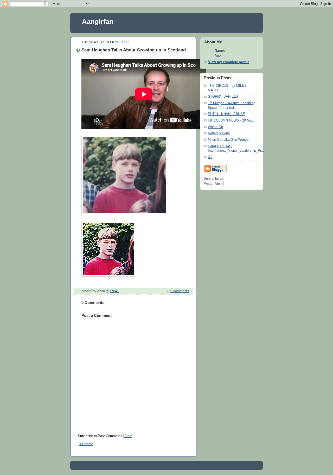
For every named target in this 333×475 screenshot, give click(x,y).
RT (210, 157)
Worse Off (215, 127)
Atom (128, 436)
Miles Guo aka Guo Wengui (228, 140)
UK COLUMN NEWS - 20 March (232, 120)
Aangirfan (97, 21)
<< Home (86, 444)
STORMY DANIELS (223, 96)
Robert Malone (219, 133)
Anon (218, 55)
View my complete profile (228, 62)
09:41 (114, 291)
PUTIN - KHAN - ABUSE (226, 114)
